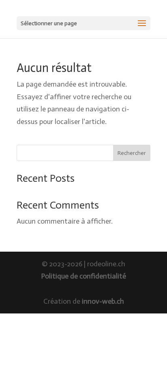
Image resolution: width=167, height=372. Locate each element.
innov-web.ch (103, 301)
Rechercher (132, 153)
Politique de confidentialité (83, 276)
